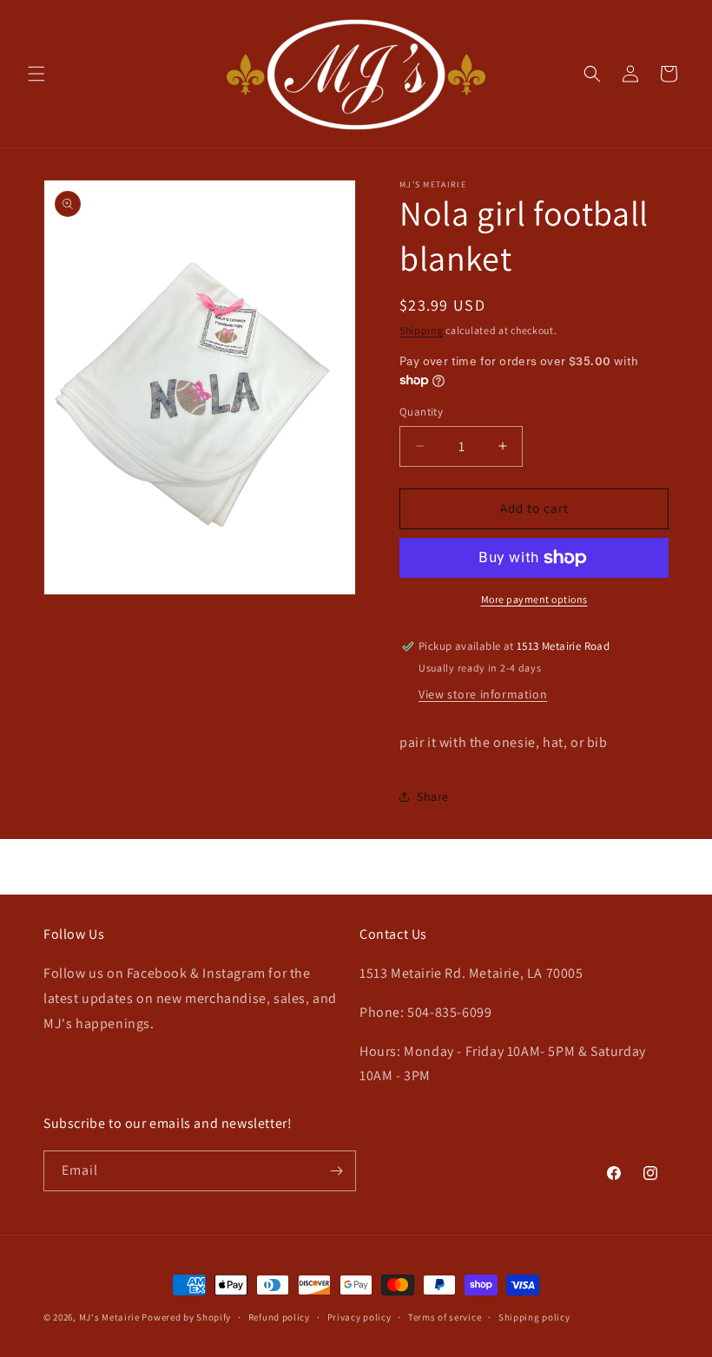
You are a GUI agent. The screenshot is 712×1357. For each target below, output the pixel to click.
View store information (483, 694)
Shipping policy (534, 1317)
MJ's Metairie (109, 1317)
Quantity (421, 411)
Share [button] (433, 796)
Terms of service (444, 1317)
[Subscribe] (336, 1170)
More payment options (534, 599)
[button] (36, 74)
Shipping (421, 330)
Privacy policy (359, 1317)
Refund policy (279, 1317)
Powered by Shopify (186, 1317)
